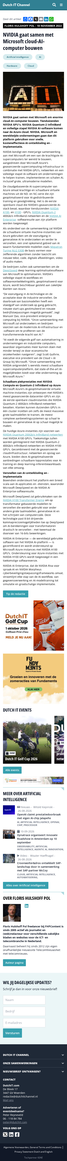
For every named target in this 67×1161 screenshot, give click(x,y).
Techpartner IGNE (33, 1157)
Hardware (12, 65)
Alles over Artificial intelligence (25, 885)
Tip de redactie (15, 594)
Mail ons (8, 1100)
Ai (40, 57)
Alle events (12, 770)
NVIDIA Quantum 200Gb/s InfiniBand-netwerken (33, 434)
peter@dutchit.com (15, 1122)
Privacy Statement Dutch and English (33, 1151)
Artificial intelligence (18, 57)
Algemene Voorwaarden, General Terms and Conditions (33, 1147)
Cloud (31, 65)
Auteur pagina (14, 962)
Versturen (12, 1033)
